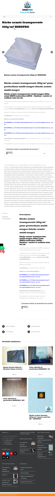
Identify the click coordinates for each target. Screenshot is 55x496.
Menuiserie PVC (8, 180)
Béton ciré (18, 169)
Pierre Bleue (24, 184)
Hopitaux (33, 177)
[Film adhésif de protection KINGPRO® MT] (14, 387)
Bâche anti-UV (13, 190)
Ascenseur (12, 167)
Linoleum (8, 178)
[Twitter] (15, 453)
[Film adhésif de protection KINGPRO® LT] (40, 355)
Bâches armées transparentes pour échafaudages (27, 167)
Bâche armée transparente (41, 194)
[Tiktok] (7, 457)
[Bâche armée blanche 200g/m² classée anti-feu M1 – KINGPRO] (40, 395)
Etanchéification (8, 175)
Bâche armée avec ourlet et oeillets (36, 190)
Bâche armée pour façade (28, 192)
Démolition (21, 173)
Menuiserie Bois (47, 178)
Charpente (48, 171)
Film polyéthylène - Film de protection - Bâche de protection (30, 175)
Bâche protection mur (30, 198)
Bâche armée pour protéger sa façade (44, 192)
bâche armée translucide (10, 194)
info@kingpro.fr (8, 444)
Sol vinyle (19, 188)
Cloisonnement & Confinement (11, 173)
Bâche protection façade (18, 198)
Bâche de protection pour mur (22, 196)
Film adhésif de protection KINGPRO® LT (39, 368)
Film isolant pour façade (41, 200)
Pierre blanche (17, 184)
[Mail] (3, 457)
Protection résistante (26, 206)
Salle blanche (13, 188)
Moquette (33, 182)
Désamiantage (27, 173)
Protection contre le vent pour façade (42, 202)
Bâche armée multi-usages (15, 192)
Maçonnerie (13, 178)
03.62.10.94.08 (9, 440)
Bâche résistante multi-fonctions (42, 198)
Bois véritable (29, 169)
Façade (14, 175)
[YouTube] (3, 453)
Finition (13, 177)
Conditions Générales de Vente (26, 468)
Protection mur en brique (15, 206)
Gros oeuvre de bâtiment (25, 177)
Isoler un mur (51, 200)
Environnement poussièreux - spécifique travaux (43, 173)
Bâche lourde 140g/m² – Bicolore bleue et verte (13, 368)
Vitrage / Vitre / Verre (48, 188)
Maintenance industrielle (22, 178)
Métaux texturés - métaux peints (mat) (21, 182)
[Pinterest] (11, 453)
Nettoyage (46, 182)
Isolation (38, 177)
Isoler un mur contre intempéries (11, 202)
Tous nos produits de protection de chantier (32, 188)
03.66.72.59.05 (7, 442)
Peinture (12, 184)
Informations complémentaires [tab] (6, 217)
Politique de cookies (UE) (26, 481)
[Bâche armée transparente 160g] (27, 52)
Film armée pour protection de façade (26, 200)
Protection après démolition (26, 202)
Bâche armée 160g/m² (22, 190)
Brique (34, 169)
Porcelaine (47, 186)
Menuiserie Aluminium (38, 178)
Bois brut (24, 169)
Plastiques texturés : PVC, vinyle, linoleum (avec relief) (27, 186)
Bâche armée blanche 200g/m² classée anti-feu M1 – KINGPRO (39, 417)
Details (15, 374)
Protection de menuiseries (21, 204)
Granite (17, 177)
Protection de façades (9, 204)
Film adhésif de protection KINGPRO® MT (13, 399)
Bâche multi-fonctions (35, 196)
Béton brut (13, 169)
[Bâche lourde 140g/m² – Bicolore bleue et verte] (14, 355)
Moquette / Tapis (40, 182)
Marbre (30, 178)
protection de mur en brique (34, 204)
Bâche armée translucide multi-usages (25, 194)
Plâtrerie (42, 186)
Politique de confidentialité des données (27, 477)
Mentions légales (25, 473)
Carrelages (39, 169)
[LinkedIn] (7, 453)
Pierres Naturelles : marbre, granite (36, 184)
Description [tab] (5, 213)
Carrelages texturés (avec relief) (38, 171)
